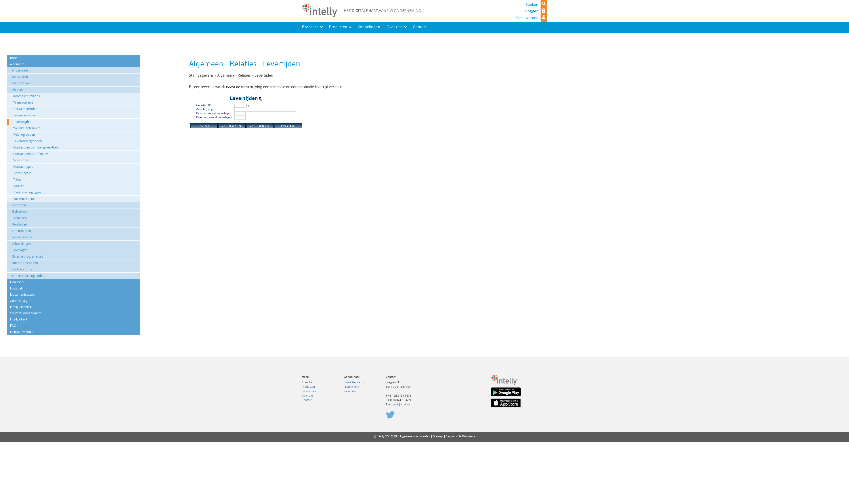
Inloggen (530, 11)
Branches (308, 382)
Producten (308, 387)
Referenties (309, 391)
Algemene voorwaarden (415, 436)
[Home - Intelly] (504, 380)
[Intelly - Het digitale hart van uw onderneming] (319, 10)
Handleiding (351, 387)
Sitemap (438, 436)
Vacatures (350, 391)
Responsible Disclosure (460, 436)
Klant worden (527, 17)
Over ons (307, 395)
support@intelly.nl (399, 404)
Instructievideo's (354, 382)
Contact (307, 400)
